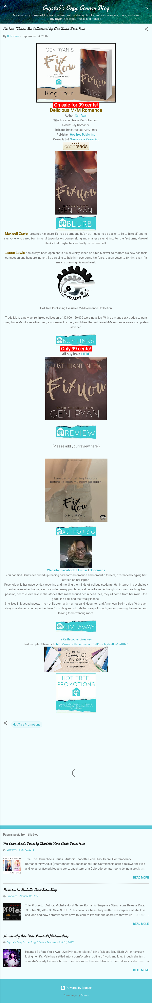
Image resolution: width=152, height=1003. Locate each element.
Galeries (85, 995)
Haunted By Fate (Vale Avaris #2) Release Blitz (36, 936)
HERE (85, 354)
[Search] (146, 8)
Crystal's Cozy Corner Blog (76, 7)
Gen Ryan (81, 115)
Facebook (68, 570)
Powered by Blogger (78, 988)
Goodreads (97, 570)
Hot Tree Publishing (82, 134)
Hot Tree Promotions (26, 724)
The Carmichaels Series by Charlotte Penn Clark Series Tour (44, 843)
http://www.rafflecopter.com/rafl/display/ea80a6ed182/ (92, 644)
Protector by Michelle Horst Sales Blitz (30, 889)
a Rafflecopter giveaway (76, 639)
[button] (146, 30)
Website (53, 570)
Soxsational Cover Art (84, 139)
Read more (141, 877)
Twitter (82, 570)
